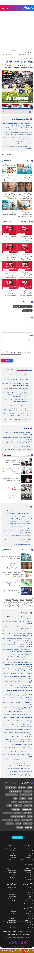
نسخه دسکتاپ (17, 838)
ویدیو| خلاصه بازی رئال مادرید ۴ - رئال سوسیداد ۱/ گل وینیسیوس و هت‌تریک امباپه (15, 414)
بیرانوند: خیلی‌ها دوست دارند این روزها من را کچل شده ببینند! (17, 748)
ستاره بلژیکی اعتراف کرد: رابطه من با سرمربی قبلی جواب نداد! (17, 703)
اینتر (30, 916)
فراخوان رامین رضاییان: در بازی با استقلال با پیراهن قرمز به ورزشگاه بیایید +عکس (15, 384)
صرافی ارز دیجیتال (28, 605)
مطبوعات (24, 50)
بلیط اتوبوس (14, 605)
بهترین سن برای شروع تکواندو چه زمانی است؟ (18, 519)
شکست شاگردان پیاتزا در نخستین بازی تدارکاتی (18, 659)
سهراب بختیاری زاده (11, 795)
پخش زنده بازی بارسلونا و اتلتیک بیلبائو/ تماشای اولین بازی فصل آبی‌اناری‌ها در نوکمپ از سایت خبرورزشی (17, 639)
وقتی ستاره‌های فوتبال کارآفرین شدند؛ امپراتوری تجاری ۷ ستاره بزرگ (17, 147)
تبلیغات (29, 853)
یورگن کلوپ (12, 894)
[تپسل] (1, 947)
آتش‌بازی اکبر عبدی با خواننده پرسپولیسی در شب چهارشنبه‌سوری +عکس (18, 443)
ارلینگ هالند (11, 903)
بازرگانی (26, 507)
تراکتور (30, 798)
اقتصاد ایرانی (6, 605)
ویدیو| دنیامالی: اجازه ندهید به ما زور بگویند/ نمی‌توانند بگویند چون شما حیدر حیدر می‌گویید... (17, 634)
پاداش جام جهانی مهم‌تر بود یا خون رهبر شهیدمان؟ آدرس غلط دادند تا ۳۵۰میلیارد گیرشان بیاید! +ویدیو (18, 133)
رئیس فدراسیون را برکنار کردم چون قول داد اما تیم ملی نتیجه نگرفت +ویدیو (17, 138)
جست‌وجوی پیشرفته (26, 860)
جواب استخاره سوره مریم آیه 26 (22, 544)
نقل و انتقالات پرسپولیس (18, 816)
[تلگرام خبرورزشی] (12, 942)
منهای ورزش (25, 428)
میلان (13, 925)
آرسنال (29, 911)
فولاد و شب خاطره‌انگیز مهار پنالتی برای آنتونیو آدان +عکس (18, 760)
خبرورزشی (27, 8)
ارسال (7, 360)
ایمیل (31, 335)
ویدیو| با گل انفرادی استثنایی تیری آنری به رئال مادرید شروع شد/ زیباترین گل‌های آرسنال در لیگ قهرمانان (17, 764)
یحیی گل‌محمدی (10, 877)
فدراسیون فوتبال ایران (26, 795)
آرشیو (29, 855)
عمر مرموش (28, 827)
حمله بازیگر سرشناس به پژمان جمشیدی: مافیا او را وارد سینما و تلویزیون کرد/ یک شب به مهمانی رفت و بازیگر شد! (17, 129)
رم (14, 916)
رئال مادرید (22, 798)
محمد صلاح (12, 892)
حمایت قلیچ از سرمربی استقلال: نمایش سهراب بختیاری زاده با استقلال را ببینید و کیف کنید (17, 725)
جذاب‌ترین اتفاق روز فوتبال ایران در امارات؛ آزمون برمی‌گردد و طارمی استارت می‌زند (19, 775)
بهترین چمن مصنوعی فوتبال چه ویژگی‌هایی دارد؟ (18, 511)
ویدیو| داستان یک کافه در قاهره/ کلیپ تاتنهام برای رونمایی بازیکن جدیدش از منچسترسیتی (18, 617)
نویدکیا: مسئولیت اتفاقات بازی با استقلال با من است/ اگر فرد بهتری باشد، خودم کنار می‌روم (17, 670)
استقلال (29, 787)
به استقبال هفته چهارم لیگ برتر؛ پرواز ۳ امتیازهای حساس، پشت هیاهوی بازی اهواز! (18, 686)
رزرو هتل (20, 605)
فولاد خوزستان (28, 791)
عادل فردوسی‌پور (11, 868)
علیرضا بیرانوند (27, 870)
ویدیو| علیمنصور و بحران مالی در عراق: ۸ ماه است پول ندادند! (17, 755)
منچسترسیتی (28, 806)
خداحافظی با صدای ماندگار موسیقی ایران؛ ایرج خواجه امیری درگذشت (18, 433)
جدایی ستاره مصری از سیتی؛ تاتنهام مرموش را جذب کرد (16, 717)
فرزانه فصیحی (11, 870)
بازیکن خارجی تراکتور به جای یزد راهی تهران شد (16, 419)
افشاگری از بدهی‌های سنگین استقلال (21, 737)
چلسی (29, 927)
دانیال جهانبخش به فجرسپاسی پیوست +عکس (18, 654)
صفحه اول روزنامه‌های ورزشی (22, 307)
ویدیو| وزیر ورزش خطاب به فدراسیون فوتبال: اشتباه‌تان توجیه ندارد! (17, 622)
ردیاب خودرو (15, 599)
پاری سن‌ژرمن (27, 922)
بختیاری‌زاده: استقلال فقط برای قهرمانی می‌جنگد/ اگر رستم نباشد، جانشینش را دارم (15, 400)
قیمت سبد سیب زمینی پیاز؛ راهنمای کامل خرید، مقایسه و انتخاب (18, 536)
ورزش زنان (12, 851)
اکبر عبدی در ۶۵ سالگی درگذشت (22, 446)
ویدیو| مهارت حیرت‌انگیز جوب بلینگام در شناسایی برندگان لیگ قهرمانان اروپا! (18, 708)
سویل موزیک (22, 602)
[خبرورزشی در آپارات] (15, 942)
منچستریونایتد (28, 824)
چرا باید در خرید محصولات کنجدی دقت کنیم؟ (18, 513)
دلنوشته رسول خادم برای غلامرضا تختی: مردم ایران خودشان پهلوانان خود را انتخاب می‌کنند (15, 410)
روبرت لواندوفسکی (10, 899)
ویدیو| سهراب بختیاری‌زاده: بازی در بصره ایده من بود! (16, 673)
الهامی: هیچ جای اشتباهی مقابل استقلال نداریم (16, 380)
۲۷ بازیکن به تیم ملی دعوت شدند (19, 375)
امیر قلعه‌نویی (17, 813)
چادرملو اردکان (28, 813)
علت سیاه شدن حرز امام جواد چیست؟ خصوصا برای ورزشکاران (17, 540)
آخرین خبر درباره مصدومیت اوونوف (21, 744)
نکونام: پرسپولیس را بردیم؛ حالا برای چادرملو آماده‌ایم (17, 695)
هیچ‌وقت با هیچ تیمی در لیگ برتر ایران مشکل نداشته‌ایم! (19, 691)
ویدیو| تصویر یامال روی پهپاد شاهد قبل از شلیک (17, 449)
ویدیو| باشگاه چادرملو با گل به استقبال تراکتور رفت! (17, 657)
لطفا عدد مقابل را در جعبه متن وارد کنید (20, 353)
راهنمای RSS (28, 857)
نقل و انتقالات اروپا (11, 787)
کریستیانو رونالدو (10, 890)
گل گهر (29, 899)
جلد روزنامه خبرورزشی (9, 860)
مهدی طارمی (28, 879)
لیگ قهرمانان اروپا (27, 820)
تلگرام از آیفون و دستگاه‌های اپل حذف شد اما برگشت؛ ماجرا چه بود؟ (17, 438)
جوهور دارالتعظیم (27, 809)
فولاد (30, 896)
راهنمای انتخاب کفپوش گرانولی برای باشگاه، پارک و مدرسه (17, 527)
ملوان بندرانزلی (27, 903)
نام (32, 327)
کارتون (13, 857)
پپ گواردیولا (11, 896)
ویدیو (15, 798)
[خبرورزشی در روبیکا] (19, 942)
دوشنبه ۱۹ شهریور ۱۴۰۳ (27, 58)
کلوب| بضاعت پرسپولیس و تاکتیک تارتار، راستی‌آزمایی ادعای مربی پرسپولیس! (17, 627)
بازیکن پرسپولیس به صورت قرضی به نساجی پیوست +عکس (18, 721)
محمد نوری (20, 827)
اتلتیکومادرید (28, 914)
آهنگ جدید (8, 599)
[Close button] (33, 947)
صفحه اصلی (30, 50)
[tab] (24, 369)
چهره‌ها (13, 853)
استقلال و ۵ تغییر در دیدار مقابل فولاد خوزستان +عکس (16, 389)
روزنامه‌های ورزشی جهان (15, 50)
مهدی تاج (29, 872)
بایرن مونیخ (28, 920)
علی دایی (29, 875)
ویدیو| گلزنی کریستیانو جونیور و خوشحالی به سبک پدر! (18, 733)
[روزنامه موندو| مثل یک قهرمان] (17, 89)
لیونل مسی (12, 901)
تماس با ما (28, 851)
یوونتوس (12, 927)
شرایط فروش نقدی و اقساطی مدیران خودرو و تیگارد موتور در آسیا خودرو (17, 531)
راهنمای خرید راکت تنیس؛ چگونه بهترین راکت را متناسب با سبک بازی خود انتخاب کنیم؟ (18, 522)
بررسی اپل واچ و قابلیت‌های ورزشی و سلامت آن (18, 516)
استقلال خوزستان (7, 820)
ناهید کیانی (12, 875)
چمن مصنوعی (29, 599)
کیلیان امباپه (11, 887)
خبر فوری (22, 599)
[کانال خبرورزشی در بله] (25, 942)
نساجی (17, 820)
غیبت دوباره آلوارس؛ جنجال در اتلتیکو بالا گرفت (18, 729)
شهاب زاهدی (17, 806)
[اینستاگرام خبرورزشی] (9, 942)
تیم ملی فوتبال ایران (15, 791)
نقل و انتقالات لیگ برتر (25, 802)
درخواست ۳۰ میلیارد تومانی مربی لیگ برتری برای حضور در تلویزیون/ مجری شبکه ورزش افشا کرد (17, 124)
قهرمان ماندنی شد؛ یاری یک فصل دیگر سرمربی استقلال (16, 752)
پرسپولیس (22, 787)
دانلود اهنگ (14, 602)
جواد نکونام (12, 879)
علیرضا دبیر (28, 877)
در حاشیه (12, 855)
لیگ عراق (18, 824)
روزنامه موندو (27, 311)
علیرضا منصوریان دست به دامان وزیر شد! (17, 405)
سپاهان (9, 806)
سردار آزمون (28, 868)
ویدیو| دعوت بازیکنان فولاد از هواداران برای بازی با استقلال (18, 682)
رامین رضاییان (15, 809)
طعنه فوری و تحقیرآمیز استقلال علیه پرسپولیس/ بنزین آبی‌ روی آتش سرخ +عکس (18, 143)
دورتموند (12, 911)
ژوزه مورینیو (9, 824)
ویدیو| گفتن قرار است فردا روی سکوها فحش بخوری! (16, 631)
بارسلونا (14, 802)
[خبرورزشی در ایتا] (22, 942)
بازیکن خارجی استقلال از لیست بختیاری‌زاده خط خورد (17, 714)
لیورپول (13, 918)
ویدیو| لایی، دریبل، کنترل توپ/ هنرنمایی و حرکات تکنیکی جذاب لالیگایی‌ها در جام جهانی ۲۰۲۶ (18, 740)
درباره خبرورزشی (27, 848)
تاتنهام (30, 816)
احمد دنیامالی (7, 813)
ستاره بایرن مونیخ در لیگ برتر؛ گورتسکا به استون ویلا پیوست (17, 698)
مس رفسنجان (27, 901)
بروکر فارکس (29, 602)
